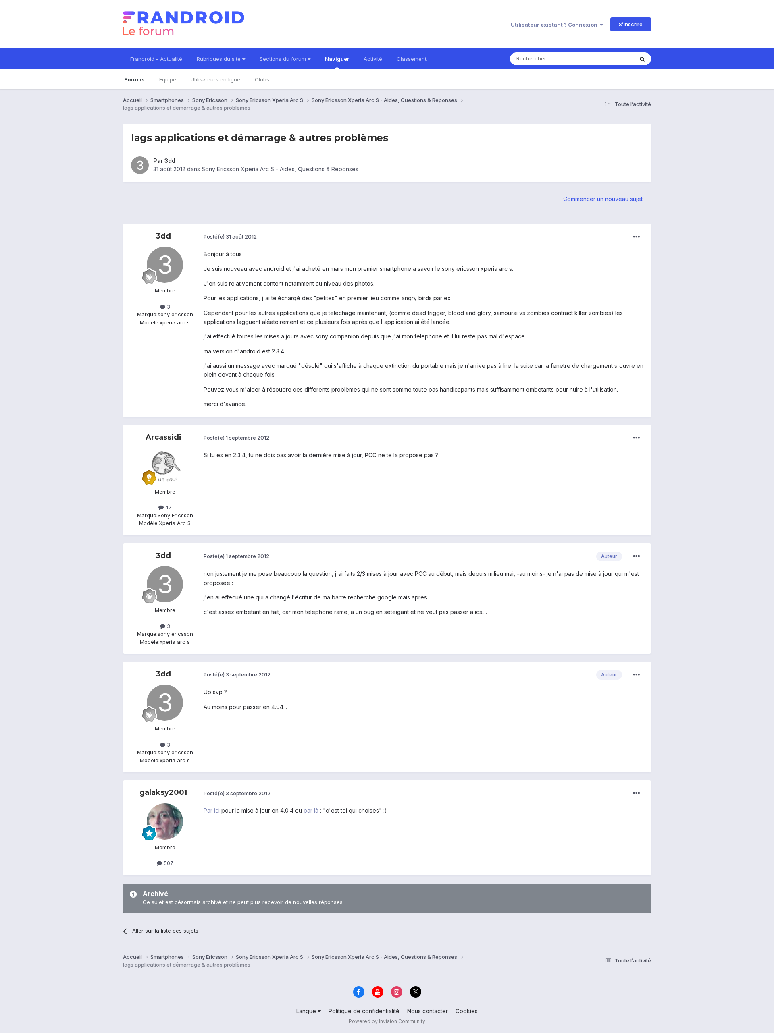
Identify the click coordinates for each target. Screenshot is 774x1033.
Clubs (262, 79)
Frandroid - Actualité (156, 59)
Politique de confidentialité (364, 1011)
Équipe (167, 79)
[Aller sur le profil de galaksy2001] (165, 821)
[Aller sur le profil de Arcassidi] (165, 466)
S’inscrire (631, 24)
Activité (373, 59)
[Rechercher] (642, 58)
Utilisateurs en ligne (215, 79)
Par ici (212, 810)
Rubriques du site (219, 59)
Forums (134, 79)
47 (168, 507)
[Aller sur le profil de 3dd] (140, 165)
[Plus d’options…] (636, 237)
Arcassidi (163, 437)
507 (167, 863)
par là (311, 810)
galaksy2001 (163, 792)
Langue (307, 1011)
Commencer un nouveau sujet (603, 198)
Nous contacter (427, 1011)
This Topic (609, 59)
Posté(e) (230, 236)
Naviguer (337, 59)
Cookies (467, 1011)
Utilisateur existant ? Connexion (555, 24)
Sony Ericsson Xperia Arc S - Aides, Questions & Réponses (280, 169)
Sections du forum (284, 59)
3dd (169, 160)
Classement (412, 59)
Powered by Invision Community (387, 1021)
